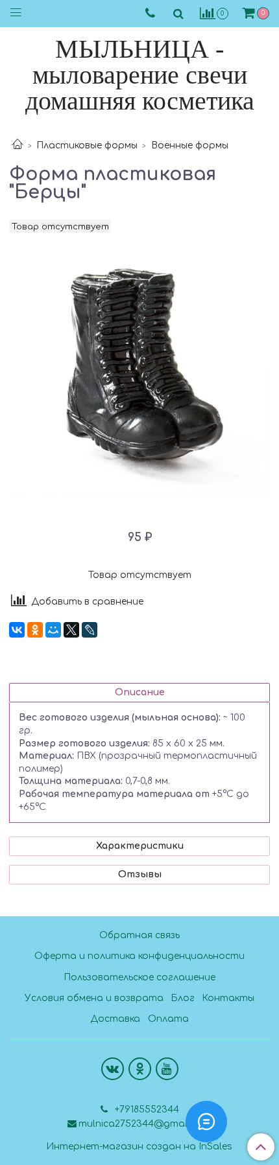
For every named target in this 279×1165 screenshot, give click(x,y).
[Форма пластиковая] (139, 367)
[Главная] (17, 145)
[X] (71, 630)
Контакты (228, 998)
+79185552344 (145, 1109)
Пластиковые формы (87, 145)
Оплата (168, 1019)
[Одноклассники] (35, 630)
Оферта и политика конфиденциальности (139, 956)
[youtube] (167, 1068)
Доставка (115, 1019)
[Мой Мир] (53, 630)
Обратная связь (139, 935)
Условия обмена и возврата (94, 998)
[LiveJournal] (89, 630)
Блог (183, 998)
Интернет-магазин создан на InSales (139, 1146)
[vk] (112, 1068)
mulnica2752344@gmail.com (145, 1124)
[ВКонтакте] (17, 630)
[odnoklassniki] (139, 1068)
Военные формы (189, 145)
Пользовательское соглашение (139, 977)
